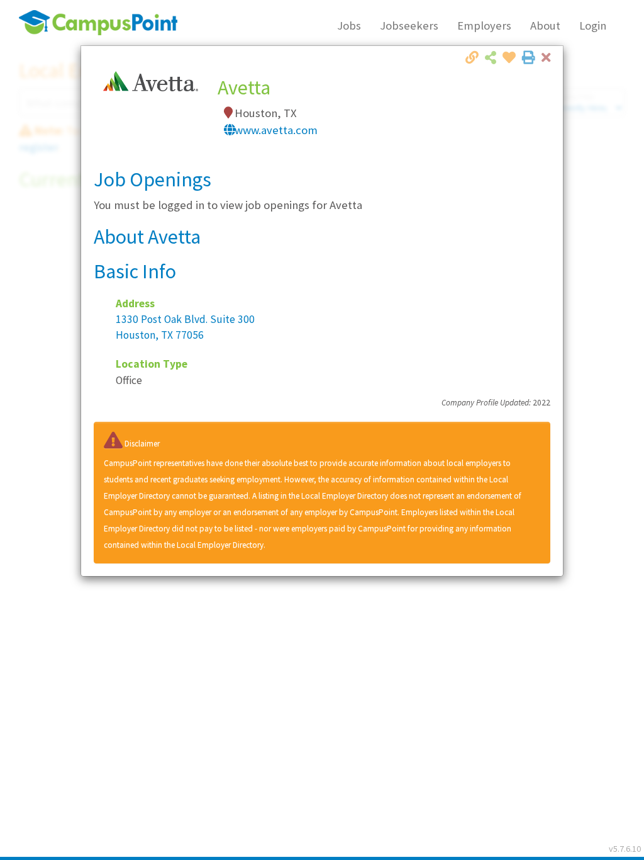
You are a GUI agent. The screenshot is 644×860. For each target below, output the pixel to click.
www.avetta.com (276, 130)
